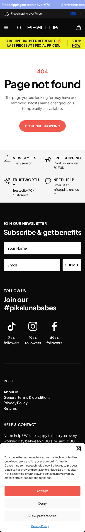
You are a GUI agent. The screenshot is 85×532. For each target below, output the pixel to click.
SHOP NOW (76, 43)
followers (11, 340)
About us (11, 391)
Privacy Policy (40, 526)
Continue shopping (42, 126)
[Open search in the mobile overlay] (19, 27)
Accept (42, 491)
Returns (10, 408)
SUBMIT (72, 265)
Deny (42, 503)
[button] (78, 448)
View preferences (42, 516)
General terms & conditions (27, 397)
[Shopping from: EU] (76, 14)
